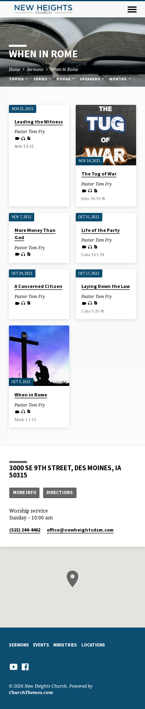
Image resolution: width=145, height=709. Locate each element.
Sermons (35, 69)
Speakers (90, 78)
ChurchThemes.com (31, 692)
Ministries (65, 645)
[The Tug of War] (106, 135)
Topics (17, 78)
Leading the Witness (38, 122)
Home (14, 69)
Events (41, 645)
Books (63, 78)
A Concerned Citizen (38, 286)
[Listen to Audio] (23, 139)
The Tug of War (98, 174)
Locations (93, 645)
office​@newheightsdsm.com (80, 530)
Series (40, 78)
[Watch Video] (17, 138)
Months (118, 78)
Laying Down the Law (105, 286)
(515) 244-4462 (24, 530)
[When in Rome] (39, 355)
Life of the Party (100, 230)
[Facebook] (25, 666)
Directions (59, 492)
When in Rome (64, 69)
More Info (24, 492)
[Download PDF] (29, 138)
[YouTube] (13, 666)
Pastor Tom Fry (29, 131)
